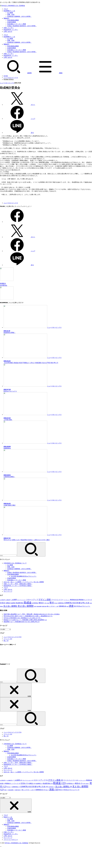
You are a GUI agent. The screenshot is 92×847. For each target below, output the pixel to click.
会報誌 (7, 603)
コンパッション (21, 599)
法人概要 (10, 12)
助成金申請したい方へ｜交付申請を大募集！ (18, 585)
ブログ (6, 9)
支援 (35, 606)
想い (6, 640)
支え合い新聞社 (10, 606)
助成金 (28, 602)
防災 (75, 606)
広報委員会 (61, 603)
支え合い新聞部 (26, 606)
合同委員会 (35, 603)
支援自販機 (38, 606)
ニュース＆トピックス (11, 77)
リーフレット (67, 599)
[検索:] (8, 555)
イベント (8, 639)
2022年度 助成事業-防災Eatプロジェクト (23, 576)
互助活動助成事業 (13, 20)
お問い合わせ (8, 31)
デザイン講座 (45, 599)
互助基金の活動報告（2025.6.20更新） (19, 16)
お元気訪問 (2, 599)
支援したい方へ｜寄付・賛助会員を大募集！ (18, 584)
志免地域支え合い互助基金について (15, 563)
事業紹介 (6, 18)
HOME (6, 76)
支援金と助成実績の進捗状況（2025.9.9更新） (22, 26)
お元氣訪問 (7, 599)
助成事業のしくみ (9, 11)
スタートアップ (32, 600)
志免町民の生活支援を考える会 (76, 603)
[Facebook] (17, 222)
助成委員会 (19, 603)
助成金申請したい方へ (11, 29)
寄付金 (55, 603)
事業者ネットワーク (85, 599)
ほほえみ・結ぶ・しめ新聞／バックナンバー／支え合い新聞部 (24, 582)
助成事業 (12, 603)
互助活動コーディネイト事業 (16, 24)
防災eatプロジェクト (83, 606)
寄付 (51, 602)
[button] (1, 197)
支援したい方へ (9, 28)
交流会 (2, 603)
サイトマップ (8, 591)
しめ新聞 (14, 600)
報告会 (41, 603)
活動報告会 (62, 606)
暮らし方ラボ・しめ (52, 606)
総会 (68, 606)
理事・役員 (10, 14)
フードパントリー (57, 600)
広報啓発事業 (11, 22)
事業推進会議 (74, 599)
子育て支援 (46, 603)
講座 (71, 606)
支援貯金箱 (44, 606)
